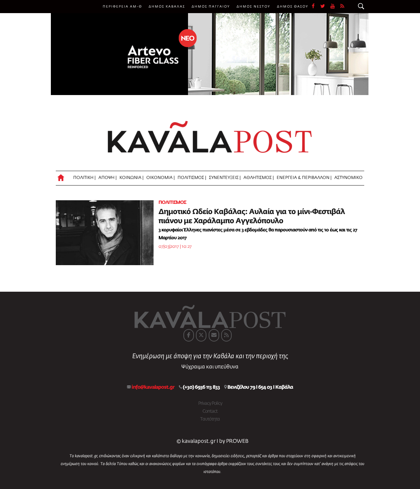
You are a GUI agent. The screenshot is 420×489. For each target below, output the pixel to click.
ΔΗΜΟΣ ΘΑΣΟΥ (292, 6)
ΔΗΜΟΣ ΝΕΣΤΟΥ (253, 6)
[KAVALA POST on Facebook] (188, 335)
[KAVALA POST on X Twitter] (201, 335)
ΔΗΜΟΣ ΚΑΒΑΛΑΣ (167, 6)
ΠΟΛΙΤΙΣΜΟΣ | (192, 178)
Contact (210, 411)
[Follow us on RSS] (342, 6)
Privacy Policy (210, 403)
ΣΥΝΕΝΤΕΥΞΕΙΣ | (225, 178)
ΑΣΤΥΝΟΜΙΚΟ (348, 178)
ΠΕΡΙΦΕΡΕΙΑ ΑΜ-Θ (122, 6)
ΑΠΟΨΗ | (107, 178)
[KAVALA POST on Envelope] (214, 335)
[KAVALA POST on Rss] (226, 335)
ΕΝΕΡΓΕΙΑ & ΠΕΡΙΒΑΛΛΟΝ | (304, 178)
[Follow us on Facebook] (316, 6)
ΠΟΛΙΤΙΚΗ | (84, 178)
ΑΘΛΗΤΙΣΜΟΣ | (258, 178)
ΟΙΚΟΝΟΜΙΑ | (160, 178)
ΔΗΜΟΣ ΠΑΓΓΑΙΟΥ (211, 6)
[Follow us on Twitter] (325, 6)
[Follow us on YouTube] (335, 6)
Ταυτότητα (210, 419)
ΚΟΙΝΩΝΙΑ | (131, 178)
